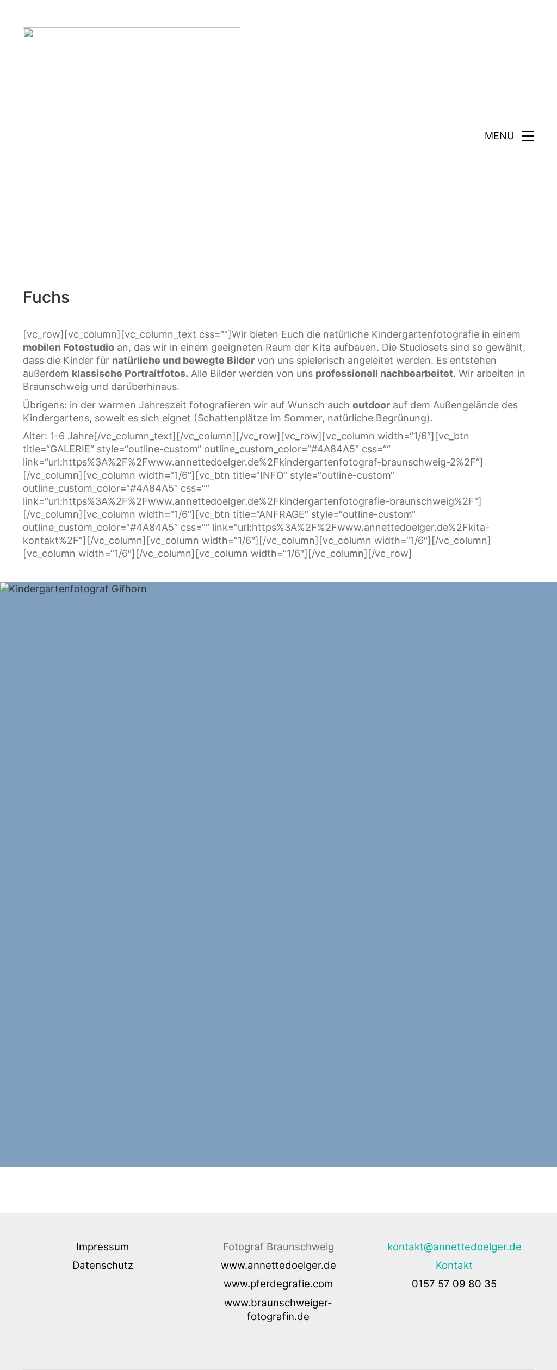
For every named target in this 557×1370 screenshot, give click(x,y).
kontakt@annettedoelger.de (454, 1247)
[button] (509, 136)
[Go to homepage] (131, 136)
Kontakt (454, 1265)
